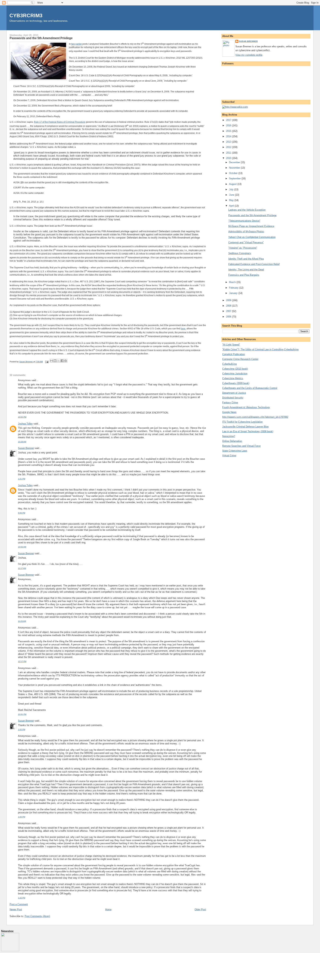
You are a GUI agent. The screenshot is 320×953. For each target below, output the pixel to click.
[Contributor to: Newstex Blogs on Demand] (10, 950)
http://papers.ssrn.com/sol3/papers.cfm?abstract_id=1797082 (255, 417)
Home (108, 909)
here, (183, 328)
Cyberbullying (229, 364)
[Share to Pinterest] (65, 361)
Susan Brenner (26, 448)
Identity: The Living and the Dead (246, 269)
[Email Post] (46, 362)
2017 (229, 120)
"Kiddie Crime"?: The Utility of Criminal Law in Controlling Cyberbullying (260, 349)
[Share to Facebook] (62, 361)
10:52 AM (22, 547)
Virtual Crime (229, 455)
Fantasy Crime (230, 402)
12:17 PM (22, 661)
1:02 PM (21, 729)
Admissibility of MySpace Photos (246, 231)
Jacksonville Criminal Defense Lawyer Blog (245, 426)
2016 (229, 125)
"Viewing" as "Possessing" (242, 247)
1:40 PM (21, 817)
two (73, 44)
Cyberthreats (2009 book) (235, 383)
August (233, 184)
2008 (229, 305)
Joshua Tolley (25, 423)
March (232, 282)
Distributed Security (232, 397)
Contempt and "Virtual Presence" (246, 242)
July (231, 189)
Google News (229, 412)
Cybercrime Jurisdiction (234, 373)
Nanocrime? (228, 436)
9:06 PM (21, 513)
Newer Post (16, 909)
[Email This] (51, 361)
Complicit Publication (233, 354)
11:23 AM (22, 621)
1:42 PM (21, 898)
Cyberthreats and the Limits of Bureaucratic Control (249, 388)
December (235, 162)
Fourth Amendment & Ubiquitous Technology (246, 407)
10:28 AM (22, 442)
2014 (229, 136)
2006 (229, 316)
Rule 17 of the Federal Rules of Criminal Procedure (59, 122)
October (233, 173)
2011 (229, 152)
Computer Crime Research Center (240, 359)
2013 (229, 141)
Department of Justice (234, 392)
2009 (229, 300)
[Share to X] (58, 361)
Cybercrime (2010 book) (235, 368)
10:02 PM (22, 417)
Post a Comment (19, 904)
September (235, 178)
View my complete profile (248, 55)
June (232, 194)
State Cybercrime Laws (234, 450)
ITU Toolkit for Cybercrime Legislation (242, 421)
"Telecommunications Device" (244, 220)
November (235, 167)
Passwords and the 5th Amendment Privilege (252, 215)
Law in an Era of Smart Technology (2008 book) (247, 431)
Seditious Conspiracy (239, 253)
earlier (78, 44)
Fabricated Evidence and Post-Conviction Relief (254, 264)
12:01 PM (22, 714)
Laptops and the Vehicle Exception (247, 209)
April (232, 205)
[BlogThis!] (55, 361)
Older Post (200, 909)
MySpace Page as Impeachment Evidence (251, 226)
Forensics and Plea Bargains (243, 275)
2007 (229, 311)
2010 (229, 158)
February (234, 287)
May (231, 200)
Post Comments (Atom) (37, 916)
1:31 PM (21, 479)
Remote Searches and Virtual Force (241, 446)
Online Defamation (232, 441)
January (233, 293)
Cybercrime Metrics (232, 378)
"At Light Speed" (231, 344)
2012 (229, 147)
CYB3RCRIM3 (25, 15)
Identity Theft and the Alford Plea (246, 258)
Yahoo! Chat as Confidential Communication (252, 237)
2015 (229, 131)
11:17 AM (22, 568)
